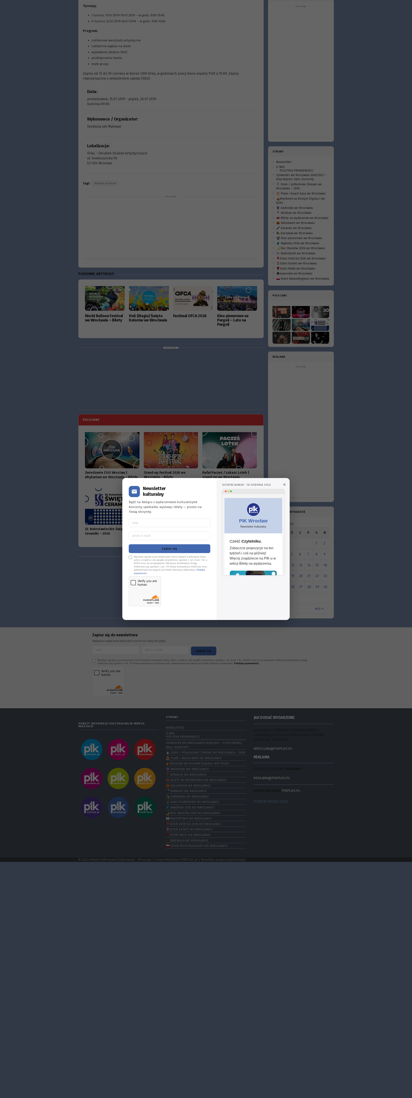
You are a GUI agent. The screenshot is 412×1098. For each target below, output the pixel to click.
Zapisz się (169, 549)
